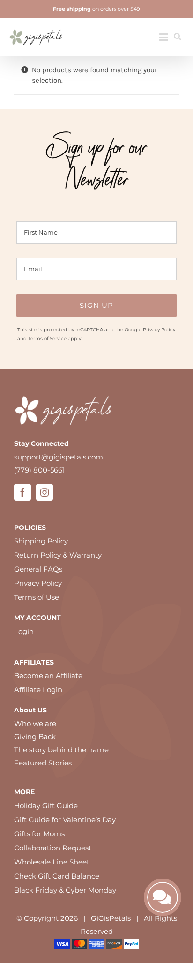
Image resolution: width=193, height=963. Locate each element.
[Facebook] (22, 492)
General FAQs (38, 569)
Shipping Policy (41, 540)
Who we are (35, 723)
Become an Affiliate (48, 675)
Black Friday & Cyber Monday (65, 890)
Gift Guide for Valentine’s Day (65, 819)
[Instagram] (44, 492)
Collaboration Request (52, 847)
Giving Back (35, 736)
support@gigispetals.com (58, 456)
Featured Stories (43, 762)
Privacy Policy (159, 330)
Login (24, 631)
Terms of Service (47, 339)
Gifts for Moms (39, 833)
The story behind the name (61, 749)
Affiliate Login (38, 689)
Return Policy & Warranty (58, 554)
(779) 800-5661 (39, 470)
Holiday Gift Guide (46, 805)
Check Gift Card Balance (56, 875)
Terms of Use (36, 597)
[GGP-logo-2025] (35, 26)
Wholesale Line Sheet (51, 861)
